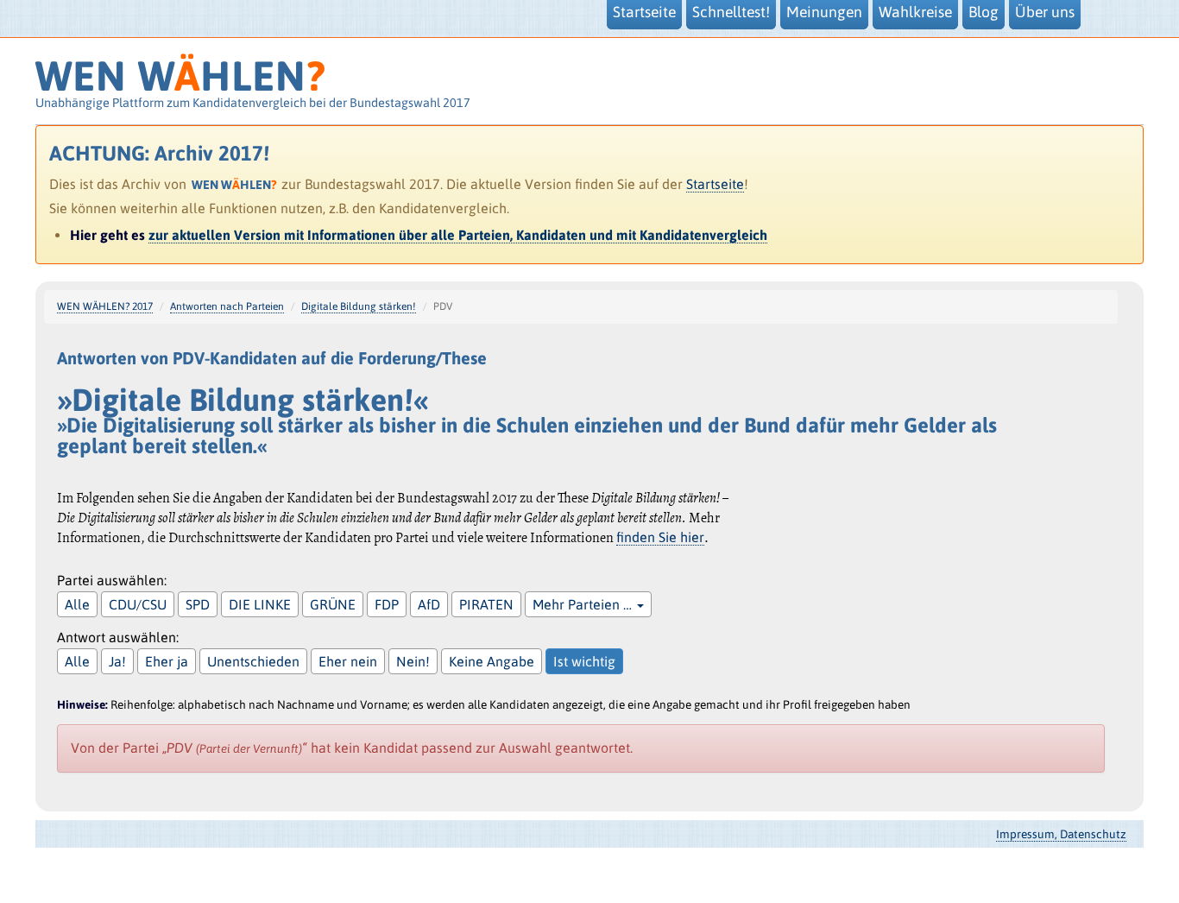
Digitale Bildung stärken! (358, 306)
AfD (429, 604)
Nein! (413, 661)
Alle (77, 604)
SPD (198, 604)
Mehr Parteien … (584, 604)
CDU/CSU (138, 604)
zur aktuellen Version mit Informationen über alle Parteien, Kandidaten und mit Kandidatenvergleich (457, 235)
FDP (387, 604)
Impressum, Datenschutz (1061, 834)
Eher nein (347, 661)
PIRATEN (486, 604)
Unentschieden (253, 661)
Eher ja (166, 661)
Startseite (715, 184)
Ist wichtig (584, 661)
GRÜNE (333, 604)
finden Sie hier (660, 537)
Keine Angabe (491, 661)
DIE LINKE (260, 604)
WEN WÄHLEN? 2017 (105, 306)
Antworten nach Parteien (227, 306)
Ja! (117, 661)
